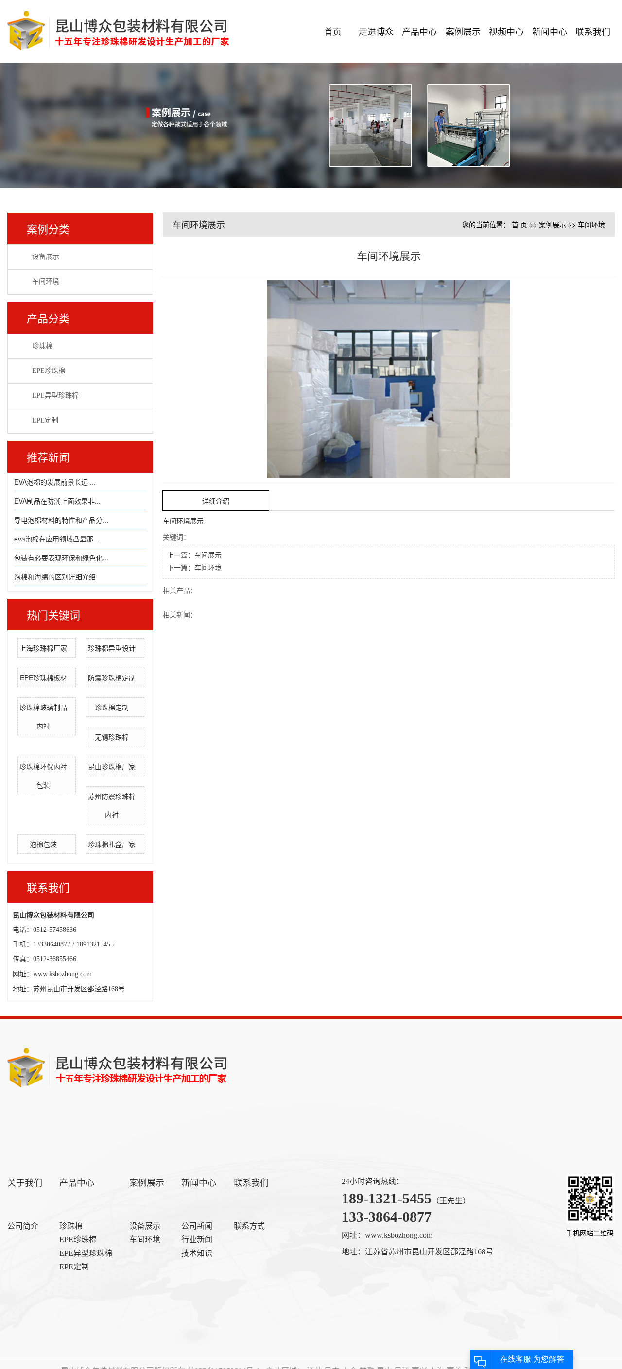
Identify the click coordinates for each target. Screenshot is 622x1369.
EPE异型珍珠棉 (55, 395)
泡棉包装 (43, 844)
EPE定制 (45, 420)
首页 (333, 31)
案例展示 (463, 31)
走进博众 (376, 31)
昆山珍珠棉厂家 (112, 766)
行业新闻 (196, 1239)
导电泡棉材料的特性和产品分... (61, 519)
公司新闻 (196, 1226)
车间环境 (45, 281)
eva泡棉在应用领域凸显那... (56, 538)
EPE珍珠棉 (48, 370)
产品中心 (419, 31)
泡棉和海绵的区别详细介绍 (55, 576)
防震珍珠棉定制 (112, 677)
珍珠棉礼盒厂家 (112, 844)
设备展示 (45, 256)
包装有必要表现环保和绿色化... (61, 557)
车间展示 (208, 555)
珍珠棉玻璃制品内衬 (43, 716)
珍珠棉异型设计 (112, 648)
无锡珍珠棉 (112, 737)
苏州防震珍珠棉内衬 (112, 805)
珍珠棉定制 (112, 707)
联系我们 (592, 31)
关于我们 (24, 1183)
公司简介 (22, 1226)
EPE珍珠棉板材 (43, 677)
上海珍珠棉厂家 (43, 648)
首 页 (519, 224)
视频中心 (506, 31)
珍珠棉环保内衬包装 (43, 775)
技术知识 (196, 1253)
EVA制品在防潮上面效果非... (57, 501)
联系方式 (249, 1226)
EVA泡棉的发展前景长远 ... (55, 482)
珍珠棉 (42, 346)
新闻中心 (549, 31)
